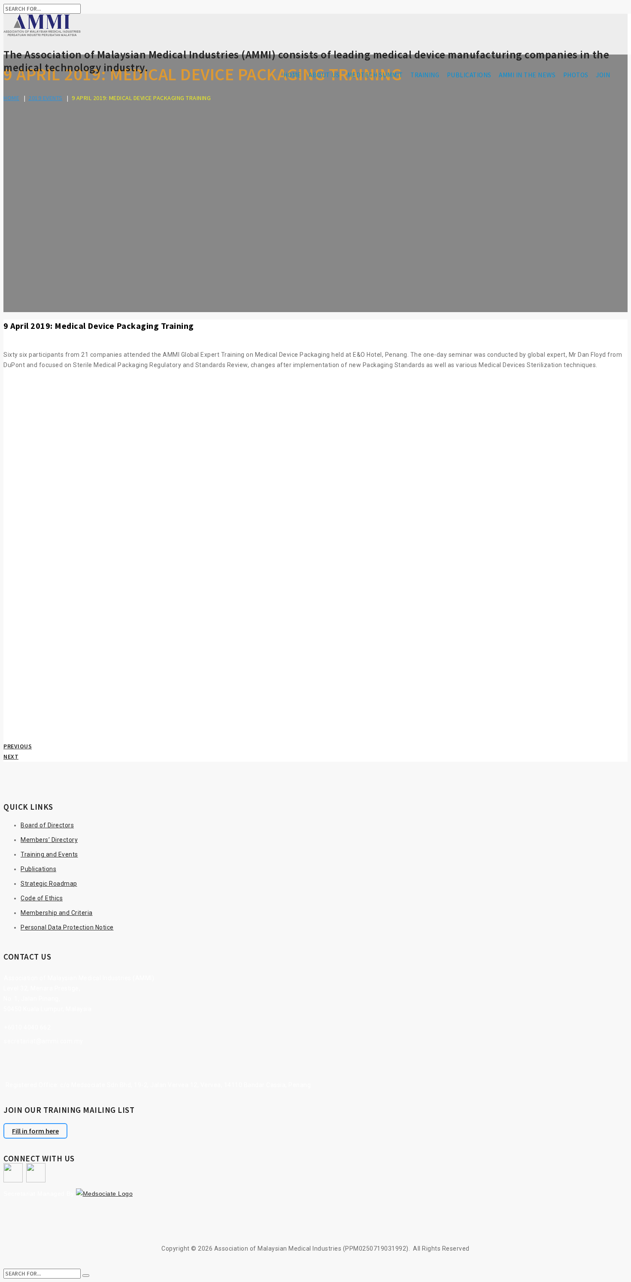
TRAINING (424, 75)
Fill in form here (35, 1131)
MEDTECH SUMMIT (375, 75)
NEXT (10, 756)
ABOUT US (324, 75)
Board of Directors (47, 825)
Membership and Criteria (57, 912)
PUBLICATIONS (469, 75)
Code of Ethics (42, 898)
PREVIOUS (17, 746)
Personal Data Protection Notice (67, 927)
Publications (38, 869)
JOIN (603, 75)
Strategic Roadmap (49, 883)
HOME (292, 75)
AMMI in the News (527, 75)
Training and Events (49, 854)
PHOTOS (576, 75)
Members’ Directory (49, 839)
